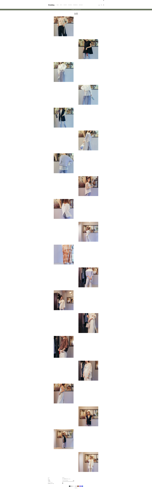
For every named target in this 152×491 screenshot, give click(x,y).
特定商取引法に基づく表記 (51, 483)
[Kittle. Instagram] (62, 483)
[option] (76, 9)
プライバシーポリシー (50, 482)
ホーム (75, 12)
